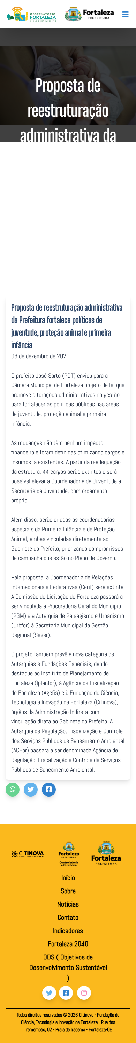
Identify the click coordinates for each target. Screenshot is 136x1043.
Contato (68, 917)
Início (68, 877)
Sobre (68, 890)
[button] (13, 790)
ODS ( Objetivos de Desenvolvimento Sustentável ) (68, 967)
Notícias (68, 904)
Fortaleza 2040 (68, 943)
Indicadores (68, 930)
